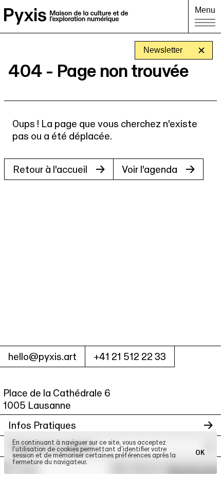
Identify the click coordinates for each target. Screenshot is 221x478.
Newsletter (162, 50)
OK (200, 452)
